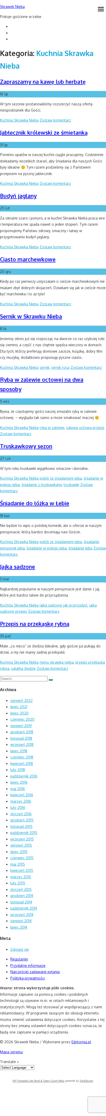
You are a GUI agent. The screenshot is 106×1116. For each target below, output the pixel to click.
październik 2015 (23, 832)
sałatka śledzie (23, 668)
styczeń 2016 (21, 814)
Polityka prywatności (27, 978)
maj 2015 (17, 864)
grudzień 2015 (21, 820)
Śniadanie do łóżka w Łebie (34, 503)
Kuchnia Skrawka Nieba (19, 120)
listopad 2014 (21, 902)
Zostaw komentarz (55, 120)
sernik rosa (60, 367)
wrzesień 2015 (22, 839)
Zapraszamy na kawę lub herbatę (43, 81)
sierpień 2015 (21, 845)
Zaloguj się (19, 949)
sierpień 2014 (21, 921)
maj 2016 (17, 788)
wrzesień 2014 (21, 914)
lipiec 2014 (18, 927)
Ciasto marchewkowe (28, 259)
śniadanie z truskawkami (41, 484)
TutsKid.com (86, 1080)
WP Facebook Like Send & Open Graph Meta (38, 1080)
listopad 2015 (21, 826)
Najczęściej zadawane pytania (35, 971)
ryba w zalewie (52, 427)
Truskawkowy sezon (26, 446)
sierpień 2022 (21, 700)
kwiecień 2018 (21, 763)
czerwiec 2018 (21, 757)
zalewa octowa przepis (85, 427)
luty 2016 (17, 807)
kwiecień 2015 (21, 870)
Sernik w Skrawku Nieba (31, 316)
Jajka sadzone (17, 566)
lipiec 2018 (18, 751)
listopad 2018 (21, 738)
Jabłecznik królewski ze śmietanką (44, 132)
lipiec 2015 (19, 851)
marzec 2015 (20, 877)
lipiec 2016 (19, 782)
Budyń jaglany (18, 195)
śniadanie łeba (80, 548)
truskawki (71, 484)
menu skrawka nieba (57, 662)
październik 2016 (23, 776)
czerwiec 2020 (22, 719)
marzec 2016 (20, 801)
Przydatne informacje (28, 965)
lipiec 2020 (19, 713)
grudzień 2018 (21, 732)
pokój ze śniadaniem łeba (61, 478)
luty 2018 (17, 769)
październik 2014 (23, 908)
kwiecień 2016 (21, 795)
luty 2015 (17, 883)
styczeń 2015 (21, 889)
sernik (44, 367)
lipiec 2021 (18, 707)
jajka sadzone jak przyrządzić (63, 605)
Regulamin (19, 959)
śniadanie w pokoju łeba (46, 548)
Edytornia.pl (81, 1042)
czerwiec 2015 (21, 858)
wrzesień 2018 (21, 744)
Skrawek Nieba (12, 6)
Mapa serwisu (11, 1052)
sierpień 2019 (21, 726)
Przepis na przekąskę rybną (34, 623)
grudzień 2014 (21, 895)
